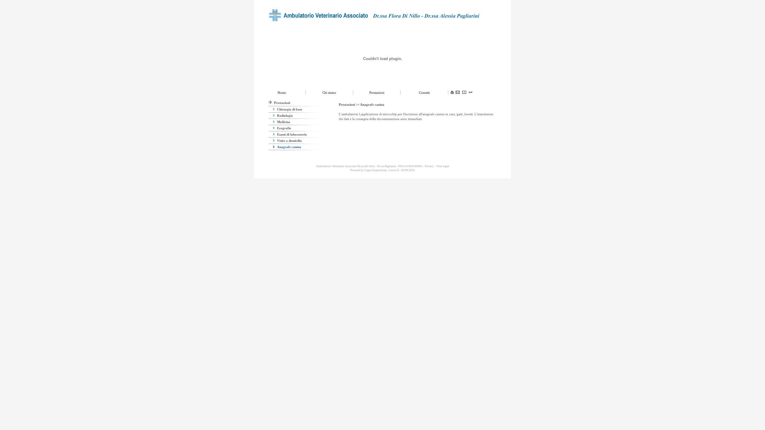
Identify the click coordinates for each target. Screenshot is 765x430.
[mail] (458, 92)
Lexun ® (394, 170)
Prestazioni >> (349, 104)
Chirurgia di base (289, 109)
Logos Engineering (375, 170)
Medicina (283, 122)
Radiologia (284, 115)
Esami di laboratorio (291, 134)
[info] (464, 92)
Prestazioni (281, 103)
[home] (452, 92)
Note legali (443, 166)
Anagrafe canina (288, 147)
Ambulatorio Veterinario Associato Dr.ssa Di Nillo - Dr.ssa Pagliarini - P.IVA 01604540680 (369, 166)
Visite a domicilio (289, 140)
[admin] (470, 92)
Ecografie (283, 128)
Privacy (429, 166)
